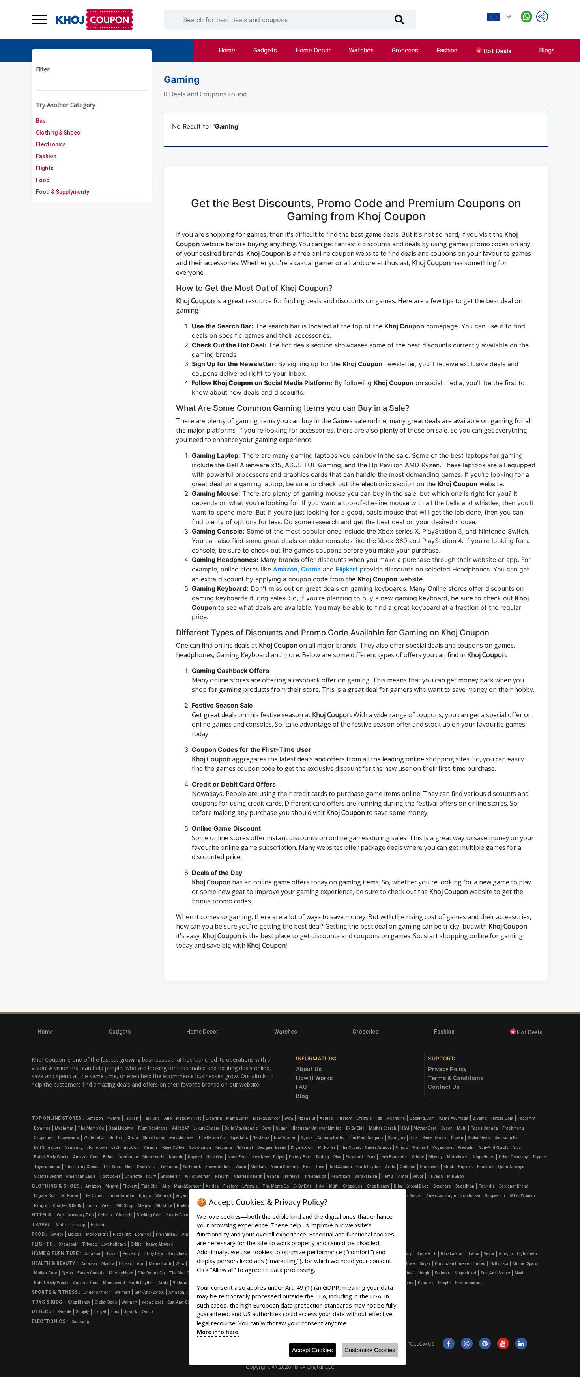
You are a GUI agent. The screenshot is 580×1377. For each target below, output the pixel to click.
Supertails (238, 1137)
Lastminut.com (125, 1147)
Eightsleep (527, 1253)
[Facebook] (448, 1343)
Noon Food (238, 1157)
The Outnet (350, 1147)
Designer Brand (271, 1147)
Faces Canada (484, 1128)
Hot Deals (496, 51)
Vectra (147, 1312)
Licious (75, 1234)
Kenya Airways (159, 1244)
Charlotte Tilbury (140, 1176)
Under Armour (378, 1147)
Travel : (42, 1224)
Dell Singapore (47, 1147)
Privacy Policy (447, 1069)
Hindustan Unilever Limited (316, 1128)
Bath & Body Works (51, 1157)
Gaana (273, 1176)
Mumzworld (153, 1157)
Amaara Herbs (330, 1137)
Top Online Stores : (58, 1118)
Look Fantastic (393, 1157)
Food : (39, 1234)
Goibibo (105, 1215)
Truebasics (315, 1176)
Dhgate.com (302, 1147)
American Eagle (81, 1176)
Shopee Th (171, 1176)
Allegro (144, 1205)
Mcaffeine (395, 1118)
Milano (417, 1157)
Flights (45, 168)
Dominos (42, 1128)
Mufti (461, 1128)
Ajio (168, 1118)
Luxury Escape (206, 1128)
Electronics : (50, 1321)
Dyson (447, 1128)
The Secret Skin (118, 1167)
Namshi (176, 1157)
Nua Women (285, 1137)
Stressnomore (468, 1283)
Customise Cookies (369, 1350)
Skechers (442, 1186)
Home (227, 50)
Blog (302, 1096)
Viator (402, 1176)
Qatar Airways (511, 1167)
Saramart (354, 1157)
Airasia (151, 1147)
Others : (43, 1311)
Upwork (130, 1312)
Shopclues (44, 1137)
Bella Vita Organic (241, 1128)
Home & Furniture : (56, 1253)
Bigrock (465, 1167)
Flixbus (97, 1225)
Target (100, 1312)
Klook (448, 1167)
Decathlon (464, 1186)
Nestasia (261, 1137)
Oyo (60, 1215)
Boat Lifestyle (121, 1128)
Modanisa (128, 1157)
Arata (390, 1167)
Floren (457, 1137)
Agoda (307, 1137)
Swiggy (57, 1234)
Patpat (278, 1157)
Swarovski (146, 1167)
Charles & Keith (248, 1176)
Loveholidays (113, 1244)
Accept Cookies (312, 1350)
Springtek (396, 1137)
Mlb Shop (455, 1176)
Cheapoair (429, 1167)
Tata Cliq (151, 1118)
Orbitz (136, 1244)
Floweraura (68, 1137)
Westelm (466, 1147)
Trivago (435, 1176)
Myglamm (64, 1128)
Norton (115, 1137)
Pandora (426, 1283)
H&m (404, 1128)
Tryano (539, 1157)
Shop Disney (153, 1137)
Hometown (97, 1147)
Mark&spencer (266, 1118)
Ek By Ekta (355, 1128)
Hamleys (291, 1176)
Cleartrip (214, 1118)
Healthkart (340, 1176)
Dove (266, 1128)
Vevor (418, 1176)
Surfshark (192, 1167)
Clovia (132, 1137)
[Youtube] (503, 1343)
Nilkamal (244, 1147)
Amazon (285, 569)
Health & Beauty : (55, 1263)
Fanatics (485, 1167)
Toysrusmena (47, 1167)
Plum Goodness (153, 1128)
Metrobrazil (458, 1157)
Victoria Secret (48, 1176)
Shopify (82, 1312)
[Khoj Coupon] (94, 19)
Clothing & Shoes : (57, 1186)
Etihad (109, 1157)
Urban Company (513, 1157)
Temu (387, 1176)
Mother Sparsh (382, 1128)
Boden (183, 1205)
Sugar (281, 1128)
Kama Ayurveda (453, 1118)
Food (43, 180)
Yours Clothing (285, 1167)
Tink (114, 1312)
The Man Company (366, 1137)
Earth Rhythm (368, 1167)
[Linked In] (521, 1343)
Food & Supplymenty (62, 192)
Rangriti (222, 1176)
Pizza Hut (306, 1118)
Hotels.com (502, 1118)
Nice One (214, 1157)
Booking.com (422, 1118)
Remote (64, 1312)
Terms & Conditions (455, 1078)
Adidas (326, 1118)
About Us (309, 1069)
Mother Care (425, 1128)
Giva (320, 1167)
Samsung (74, 1147)
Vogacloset (443, 1147)
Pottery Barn (300, 1157)
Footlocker (110, 1176)
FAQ (301, 1086)
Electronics (51, 144)
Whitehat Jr (94, 1137)
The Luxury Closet (82, 1167)
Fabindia (487, 1186)
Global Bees (479, 1137)
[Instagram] (466, 1343)
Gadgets (265, 50)
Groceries (405, 50)
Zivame (480, 1118)
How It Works (314, 1078)
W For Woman (198, 1176)
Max (371, 1157)
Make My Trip (188, 1118)
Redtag (322, 1157)
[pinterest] (485, 1343)
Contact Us (443, 1086)
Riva (337, 1157)
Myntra (113, 1118)
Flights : (43, 1244)
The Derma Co (211, 1137)
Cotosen (407, 1167)
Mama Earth (237, 1118)
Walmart (420, 1147)
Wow (288, 1118)
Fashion (446, 50)
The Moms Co (91, 1128)
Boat (307, 1167)
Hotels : (42, 1215)
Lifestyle (364, 1118)
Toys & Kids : (48, 1302)
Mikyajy (435, 1157)
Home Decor (313, 50)
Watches (361, 50)
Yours (240, 1167)
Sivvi (517, 1147)
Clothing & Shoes (58, 132)
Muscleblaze (181, 1137)
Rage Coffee (173, 1147)
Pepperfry (526, 1118)
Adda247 (180, 1128)
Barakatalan (365, 1176)
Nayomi (195, 1157)
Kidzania (223, 1147)
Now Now (260, 1157)
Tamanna (169, 1167)
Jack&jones (340, 1167)
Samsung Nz (506, 1137)
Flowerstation (218, 1167)
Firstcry (344, 1118)
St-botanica (200, 1147)
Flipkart (347, 569)
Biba (414, 1137)
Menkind (259, 1167)
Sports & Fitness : (56, 1292)
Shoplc (444, 1283)
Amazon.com (86, 1157)
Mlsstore (163, 1205)
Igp (379, 1118)
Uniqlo (402, 1147)
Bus (41, 121)
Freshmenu (513, 1128)
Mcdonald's (97, 1234)
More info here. (218, 1332)
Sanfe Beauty (434, 1137)
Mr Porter (326, 1147)
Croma (311, 569)
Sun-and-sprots (494, 1147)
